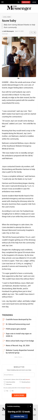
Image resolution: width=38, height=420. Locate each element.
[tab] (18, 78)
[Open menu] (2, 2)
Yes (7, 391)
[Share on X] (34, 32)
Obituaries (9, 384)
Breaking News (26, 382)
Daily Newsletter (10, 382)
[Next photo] (33, 56)
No (12, 391)
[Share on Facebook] (31, 32)
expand (32, 38)
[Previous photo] (4, 56)
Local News (7, 17)
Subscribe (26, 2)
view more (18, 357)
